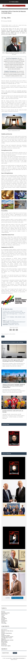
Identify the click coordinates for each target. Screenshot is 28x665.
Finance (5, 381)
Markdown (12, 316)
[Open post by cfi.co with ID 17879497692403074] (14, 491)
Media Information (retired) (7, 640)
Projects (3, 619)
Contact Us (3, 643)
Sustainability (4, 620)
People (2, 634)
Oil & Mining (4, 618)
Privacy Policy (4, 642)
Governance (4, 644)
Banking (3, 611)
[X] (14, 330)
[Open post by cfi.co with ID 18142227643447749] (14, 561)
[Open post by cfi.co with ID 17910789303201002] (14, 468)
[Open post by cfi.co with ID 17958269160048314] (14, 538)
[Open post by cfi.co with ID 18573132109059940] (14, 514)
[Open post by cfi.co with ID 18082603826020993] (14, 584)
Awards (3, 632)
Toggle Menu (14, 1)
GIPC (3, 336)
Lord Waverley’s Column (6, 637)
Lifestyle (3, 617)
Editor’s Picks (4, 613)
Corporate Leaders (5, 612)
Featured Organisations (6, 633)
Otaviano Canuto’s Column (7, 636)
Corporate (5, 356)
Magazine (3, 638)
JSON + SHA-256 (18, 316)
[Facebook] (11, 330)
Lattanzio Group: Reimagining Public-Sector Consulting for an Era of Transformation (13, 360)
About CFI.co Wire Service (7, 630)
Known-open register (6, 645)
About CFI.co (4, 629)
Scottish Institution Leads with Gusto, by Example (12, 411)
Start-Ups (3, 621)
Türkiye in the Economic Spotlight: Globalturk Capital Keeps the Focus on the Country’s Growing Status (13, 386)
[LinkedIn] (17, 330)
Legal (2, 616)
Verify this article (9, 309)
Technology (3, 623)
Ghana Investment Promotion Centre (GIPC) (15, 52)
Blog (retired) (4, 641)
